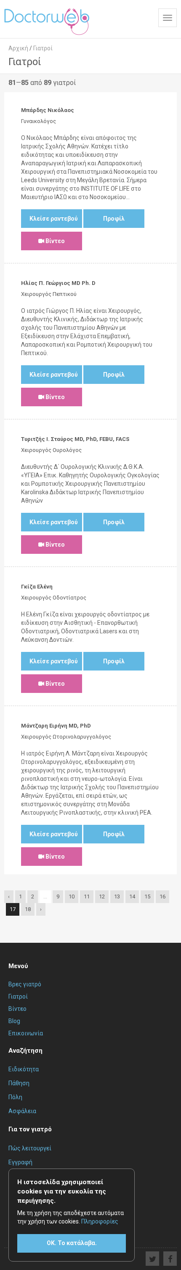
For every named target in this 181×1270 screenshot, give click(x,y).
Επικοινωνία (25, 1033)
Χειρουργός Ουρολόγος (51, 450)
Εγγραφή (20, 1162)
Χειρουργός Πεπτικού (49, 294)
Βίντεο (54, 241)
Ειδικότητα (23, 1069)
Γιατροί (18, 996)
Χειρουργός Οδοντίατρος (53, 597)
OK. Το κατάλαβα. (72, 1243)
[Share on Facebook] (170, 1258)
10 (72, 896)
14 (132, 896)
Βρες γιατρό (24, 984)
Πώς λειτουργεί (29, 1148)
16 (162, 896)
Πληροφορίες (99, 1221)
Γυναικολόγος (38, 121)
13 (117, 896)
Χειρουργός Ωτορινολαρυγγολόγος (66, 737)
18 (28, 909)
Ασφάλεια (22, 1111)
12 (102, 896)
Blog (14, 1021)
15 (147, 896)
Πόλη (15, 1097)
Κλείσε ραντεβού (53, 218)
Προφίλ (114, 218)
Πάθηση (18, 1083)
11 (87, 896)
